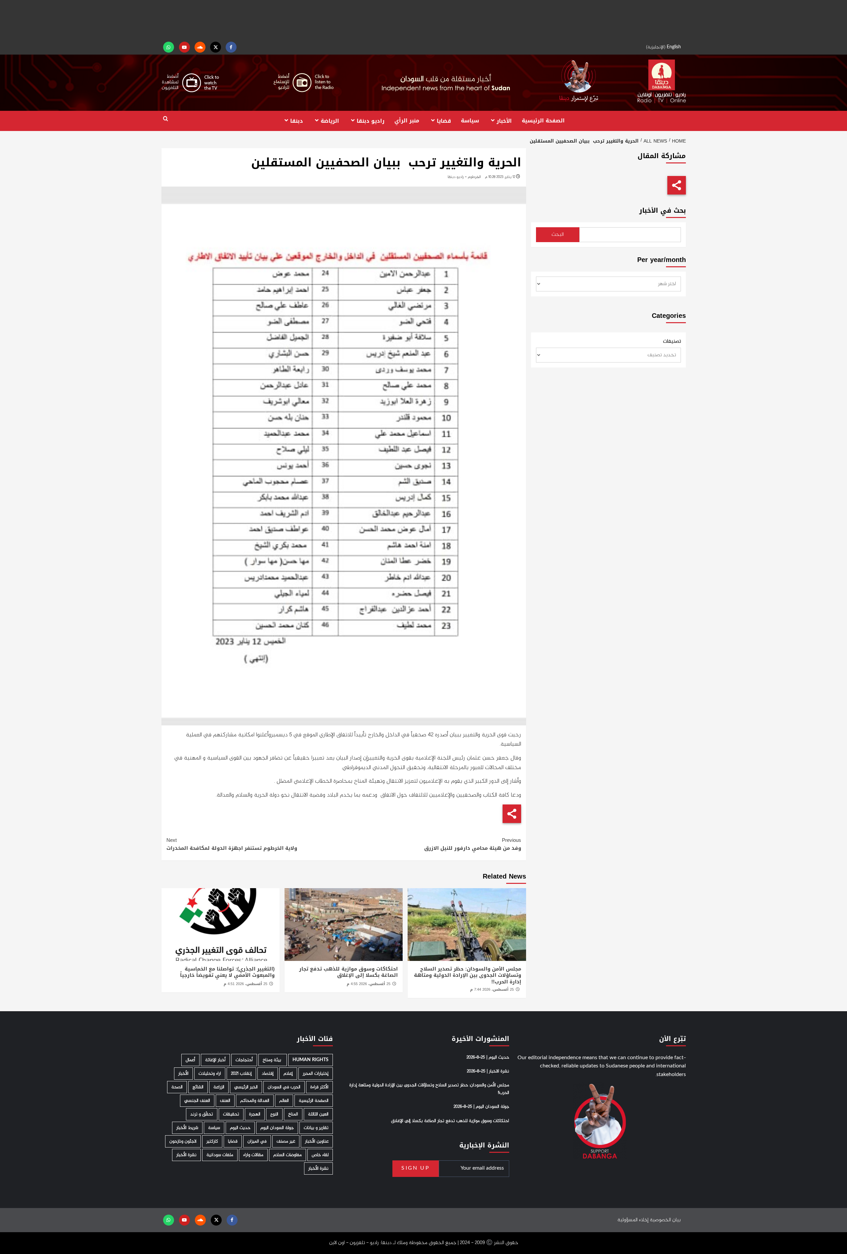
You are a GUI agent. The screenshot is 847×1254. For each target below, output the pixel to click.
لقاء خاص (320, 1155)
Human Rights (310, 1060)
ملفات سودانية (219, 1155)
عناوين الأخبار (317, 1141)
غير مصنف (286, 1141)
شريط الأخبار (187, 1128)
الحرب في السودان (284, 1087)
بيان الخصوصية (665, 1220)
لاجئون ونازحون (183, 1141)
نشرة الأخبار (186, 1155)
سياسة (470, 120)
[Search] (165, 119)
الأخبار (504, 120)
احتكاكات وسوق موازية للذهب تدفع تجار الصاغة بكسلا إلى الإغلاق (348, 972)
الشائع (198, 1087)
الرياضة (330, 120)
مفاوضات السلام (287, 1155)
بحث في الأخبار (662, 210)
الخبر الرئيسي (246, 1087)
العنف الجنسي (197, 1100)
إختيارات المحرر (316, 1073)
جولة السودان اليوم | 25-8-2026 (481, 1106)
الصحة (177, 1087)
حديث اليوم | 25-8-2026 (488, 1057)
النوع (274, 1114)
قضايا (444, 120)
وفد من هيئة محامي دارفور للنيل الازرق (472, 844)
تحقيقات (231, 1114)
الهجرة (254, 1114)
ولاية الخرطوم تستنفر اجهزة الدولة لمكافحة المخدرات (231, 844)
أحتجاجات (244, 1060)
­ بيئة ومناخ (273, 1060)
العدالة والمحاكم (254, 1100)
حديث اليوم (240, 1128)
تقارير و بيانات (316, 1128)
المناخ (293, 1114)
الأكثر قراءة (319, 1087)
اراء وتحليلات (210, 1073)
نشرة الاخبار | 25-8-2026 (488, 1071)
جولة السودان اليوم (277, 1128)
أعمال (190, 1060)
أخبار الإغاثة (215, 1060)
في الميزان (257, 1141)
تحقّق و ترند (201, 1114)
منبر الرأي (406, 120)
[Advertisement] (423, 20)
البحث (558, 234)
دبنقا (296, 120)
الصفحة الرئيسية (543, 120)
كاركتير (212, 1141)
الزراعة (218, 1087)
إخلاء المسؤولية (632, 1220)
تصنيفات (672, 341)
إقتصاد (268, 1073)
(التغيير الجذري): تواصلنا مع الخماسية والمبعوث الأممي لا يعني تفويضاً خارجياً (227, 972)
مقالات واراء (253, 1155)
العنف (225, 1100)
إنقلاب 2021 (241, 1073)
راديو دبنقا (370, 120)
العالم (284, 1100)
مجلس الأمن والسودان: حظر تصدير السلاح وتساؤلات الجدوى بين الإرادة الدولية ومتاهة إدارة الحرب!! (467, 975)
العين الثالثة (318, 1114)
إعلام (288, 1073)
